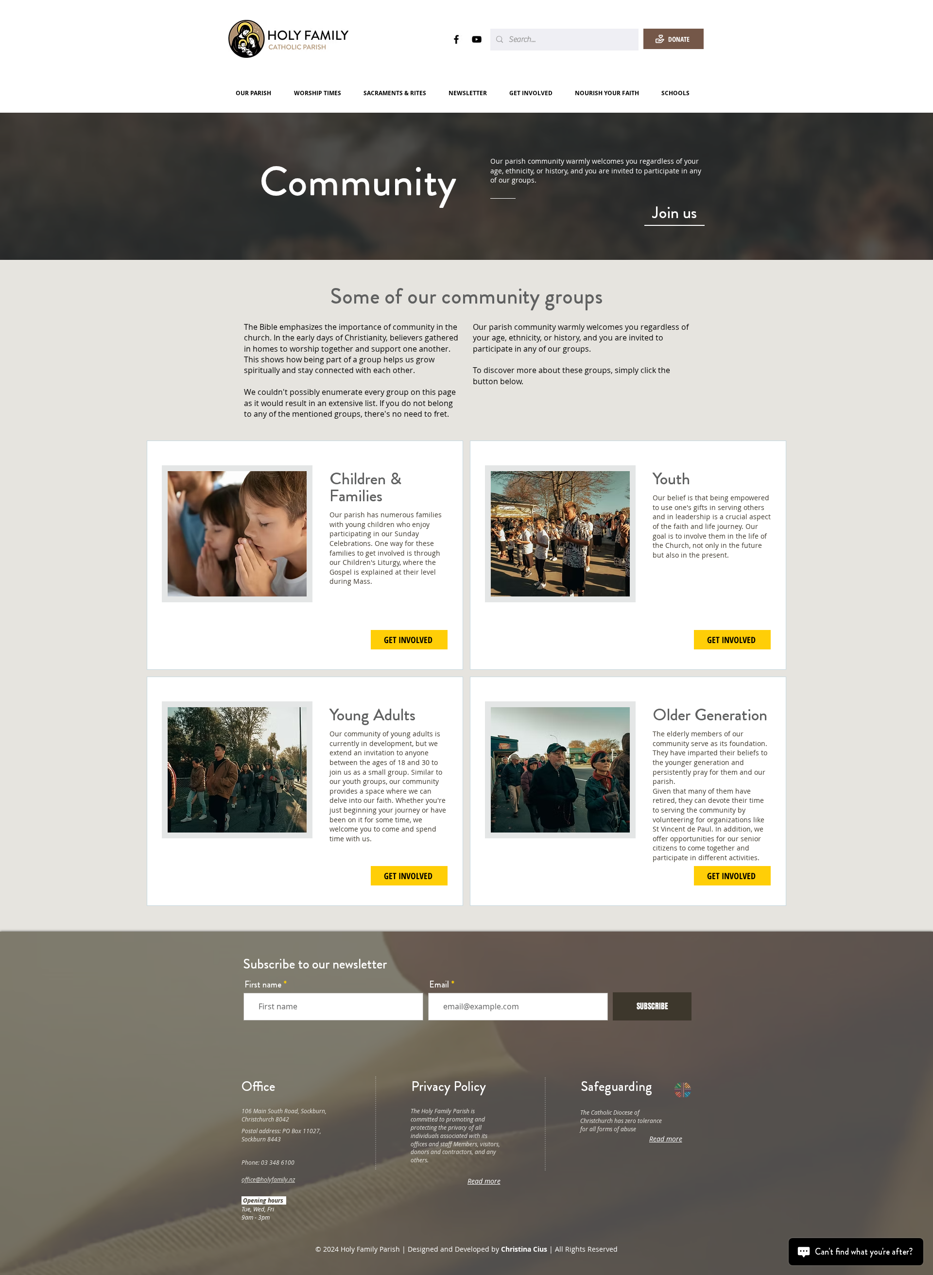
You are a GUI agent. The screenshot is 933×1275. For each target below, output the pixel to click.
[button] (257, 93)
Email (439, 984)
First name (262, 984)
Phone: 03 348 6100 (268, 1162)
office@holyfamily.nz (268, 1179)
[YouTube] (477, 39)
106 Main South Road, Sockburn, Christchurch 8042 (284, 1115)
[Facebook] (456, 39)
